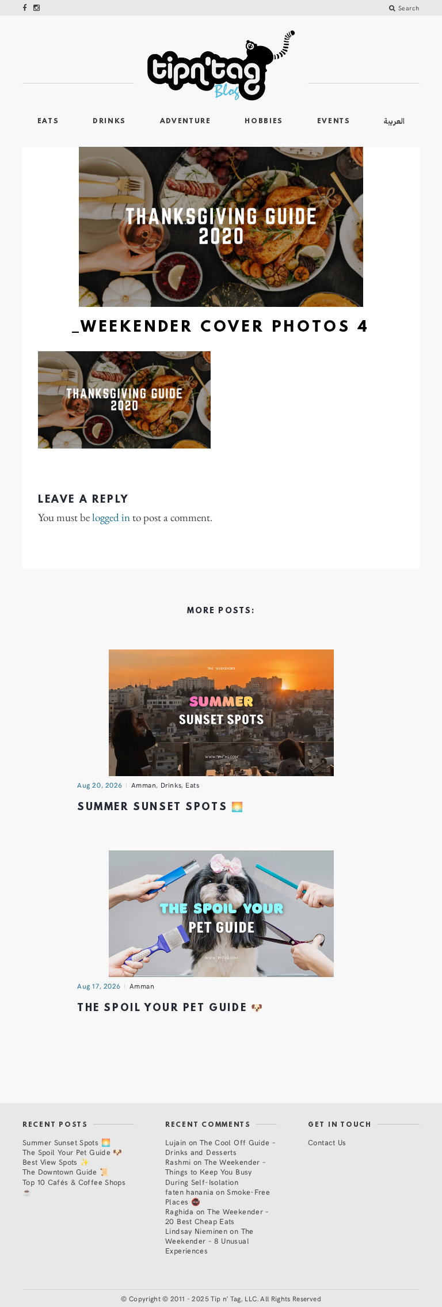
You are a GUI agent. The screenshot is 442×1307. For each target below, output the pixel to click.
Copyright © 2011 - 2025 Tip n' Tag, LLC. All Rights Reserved (225, 1298)
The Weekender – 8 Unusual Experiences (209, 1240)
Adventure (185, 121)
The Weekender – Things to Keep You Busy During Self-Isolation (215, 1171)
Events (333, 121)
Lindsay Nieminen (196, 1231)
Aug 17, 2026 (99, 985)
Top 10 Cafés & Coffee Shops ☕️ (73, 1186)
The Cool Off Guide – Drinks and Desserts (220, 1147)
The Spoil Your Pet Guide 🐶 (170, 1008)
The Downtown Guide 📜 (65, 1171)
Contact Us (327, 1142)
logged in (111, 518)
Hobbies (264, 121)
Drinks (109, 121)
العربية (394, 121)
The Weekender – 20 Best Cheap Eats (217, 1216)
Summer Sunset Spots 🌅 (160, 807)
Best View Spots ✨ (55, 1162)
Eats (48, 121)
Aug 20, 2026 (100, 784)
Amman (144, 784)
